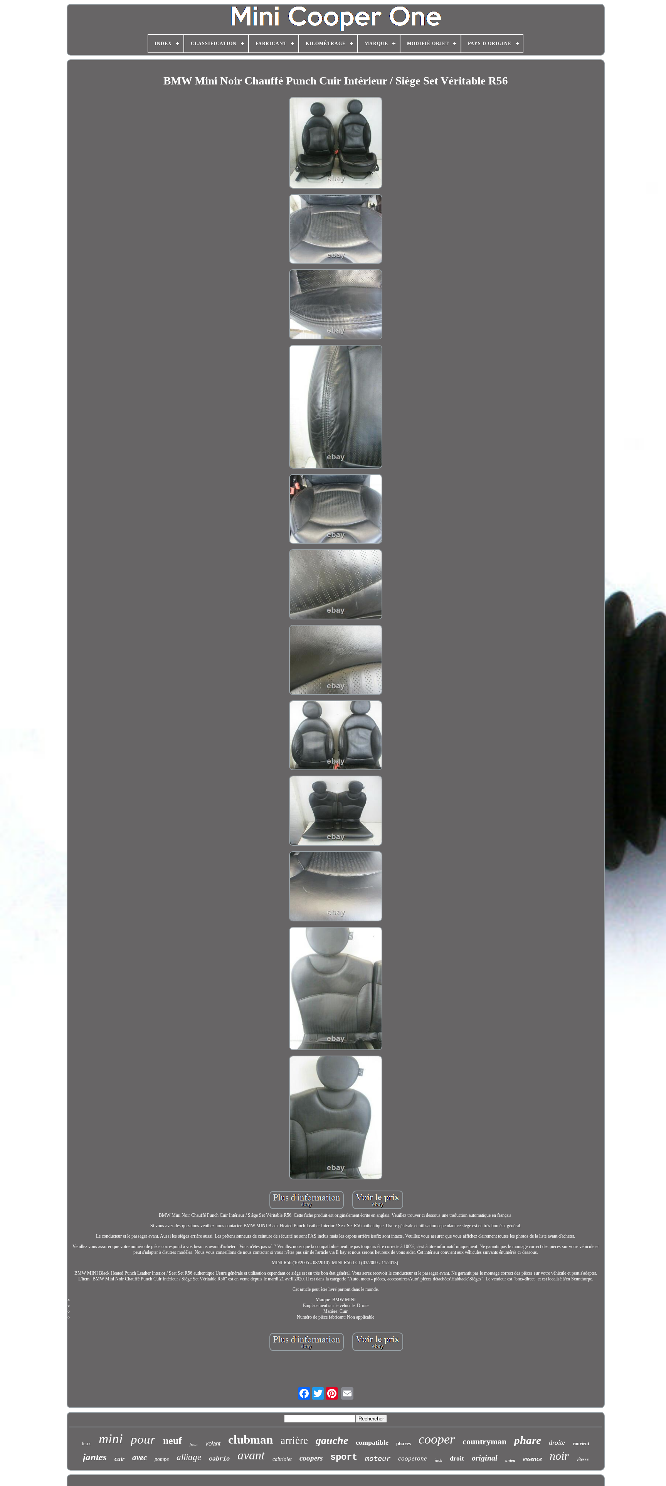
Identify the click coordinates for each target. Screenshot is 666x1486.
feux (86, 1443)
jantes (95, 1457)
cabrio (219, 1459)
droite (557, 1442)
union (510, 1460)
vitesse (583, 1459)
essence (532, 1459)
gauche (332, 1440)
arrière (294, 1440)
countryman (484, 1441)
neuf (172, 1440)
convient (581, 1443)
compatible (372, 1442)
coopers (311, 1458)
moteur (377, 1458)
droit (457, 1458)
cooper (437, 1439)
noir (559, 1455)
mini (111, 1438)
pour (143, 1439)
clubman (250, 1439)
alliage (189, 1457)
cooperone (412, 1458)
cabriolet (282, 1459)
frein (194, 1444)
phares (403, 1443)
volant (212, 1443)
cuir (119, 1459)
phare (527, 1440)
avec (139, 1457)
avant (251, 1455)
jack (438, 1460)
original (485, 1458)
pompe (162, 1459)
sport (343, 1457)
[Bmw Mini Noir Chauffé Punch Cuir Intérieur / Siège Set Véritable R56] (336, 143)
